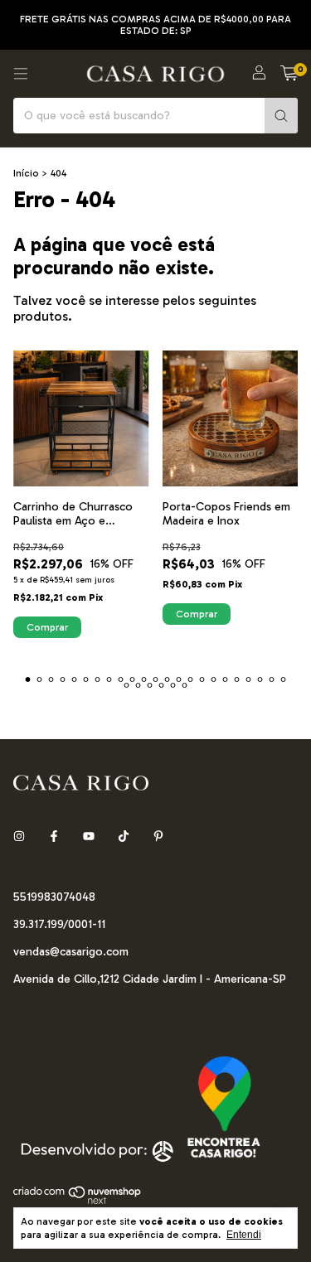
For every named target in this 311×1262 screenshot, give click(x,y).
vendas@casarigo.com (71, 952)
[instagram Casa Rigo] (19, 836)
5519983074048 (54, 897)
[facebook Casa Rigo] (54, 836)
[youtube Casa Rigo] (89, 836)
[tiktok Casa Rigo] (123, 836)
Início (26, 173)
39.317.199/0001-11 (59, 924)
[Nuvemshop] (77, 1201)
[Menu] (20, 73)
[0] (289, 74)
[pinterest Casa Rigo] (158, 836)
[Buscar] (281, 115)
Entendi (243, 1234)
